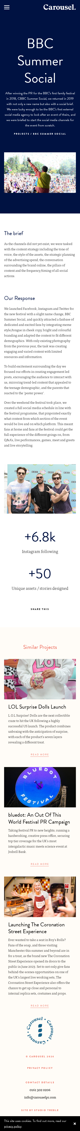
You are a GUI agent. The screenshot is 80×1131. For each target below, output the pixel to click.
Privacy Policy (40, 1068)
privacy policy (12, 1126)
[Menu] (6, 7)
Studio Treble (46, 1110)
